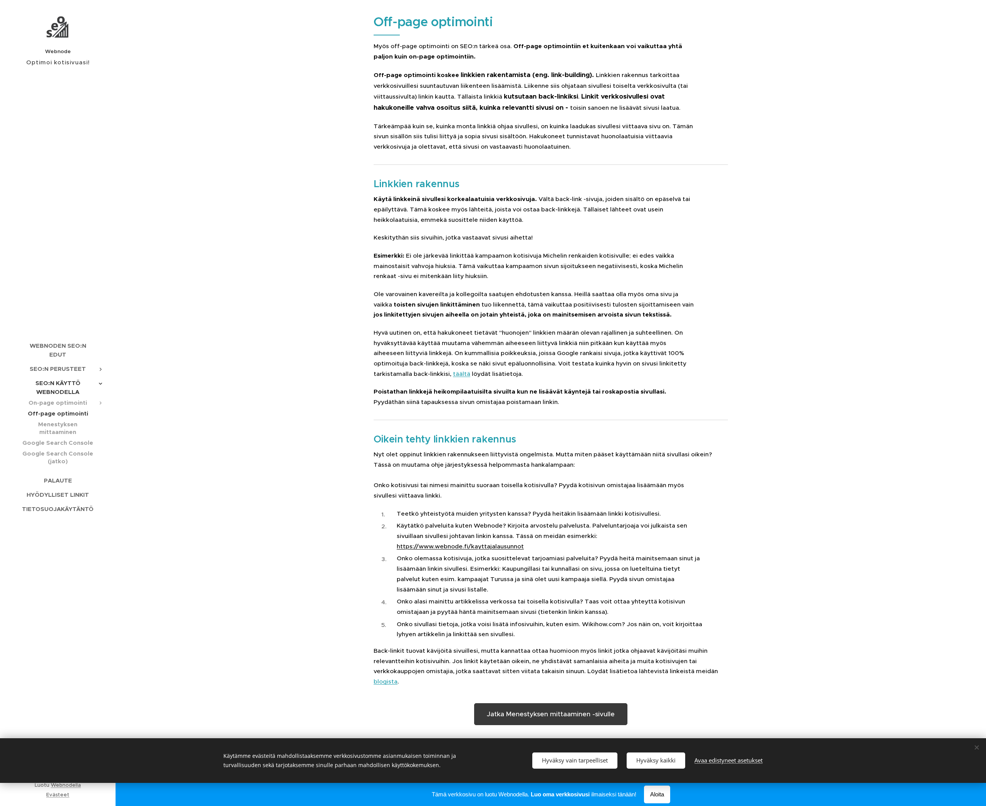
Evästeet (57, 794)
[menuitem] (57, 350)
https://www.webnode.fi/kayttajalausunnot (460, 546)
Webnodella (66, 785)
